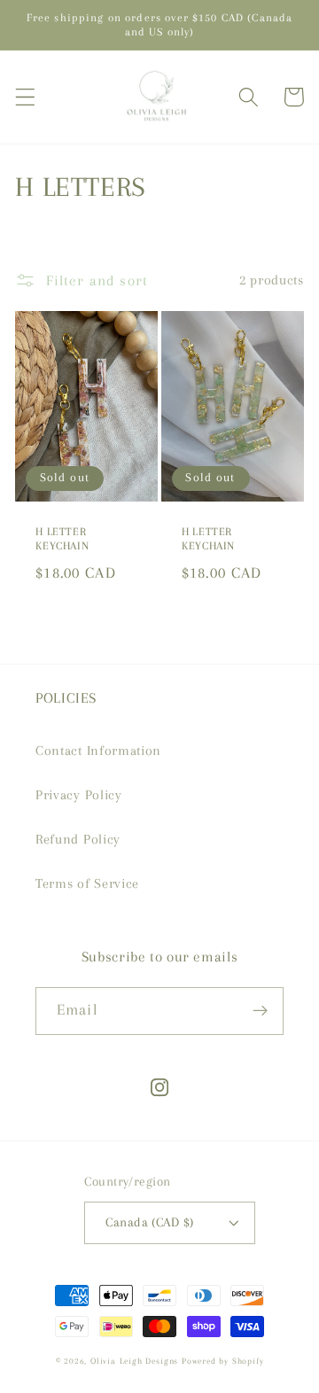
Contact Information (98, 751)
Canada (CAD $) (149, 1222)
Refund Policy (78, 839)
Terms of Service (87, 883)
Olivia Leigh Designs (134, 1361)
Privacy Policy (78, 795)
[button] (25, 97)
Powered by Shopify (223, 1361)
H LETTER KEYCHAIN (62, 538)
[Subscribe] (260, 1011)
